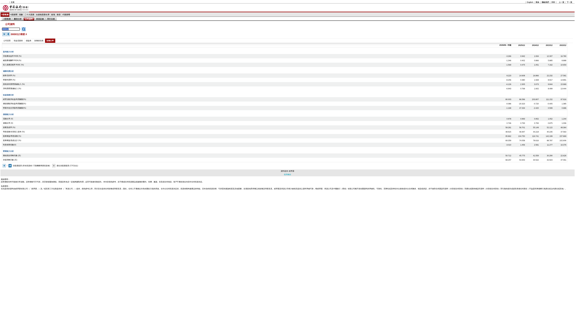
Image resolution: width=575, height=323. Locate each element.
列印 (553, 2)
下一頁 (569, 2)
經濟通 (291, 171)
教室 (59, 14)
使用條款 (287, 174)
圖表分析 (18, 19)
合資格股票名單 (43, 14)
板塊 (53, 14)
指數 (21, 14)
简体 (537, 2)
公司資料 (29, 19)
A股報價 (5, 14)
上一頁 (561, 2)
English (530, 2)
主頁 (12, 2)
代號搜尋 (66, 14)
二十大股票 (29, 14)
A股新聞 (13, 14)
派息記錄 (40, 19)
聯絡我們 (545, 2)
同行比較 (51, 19)
